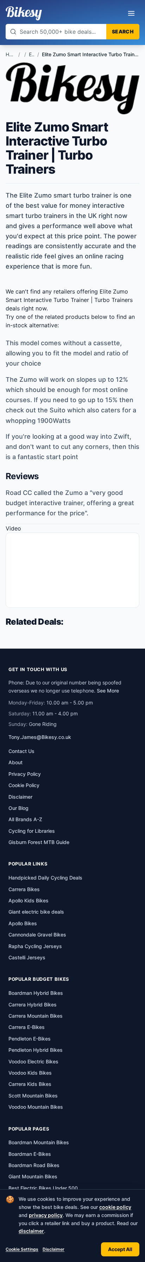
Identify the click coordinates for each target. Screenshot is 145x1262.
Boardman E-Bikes (29, 1154)
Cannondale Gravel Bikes (37, 935)
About (15, 762)
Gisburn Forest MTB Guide (38, 842)
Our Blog (18, 808)
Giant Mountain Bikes (32, 1176)
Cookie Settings (22, 1249)
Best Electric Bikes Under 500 (43, 1188)
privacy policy (46, 1215)
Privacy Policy (24, 774)
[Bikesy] (24, 13)
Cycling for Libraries (31, 831)
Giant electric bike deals (36, 912)
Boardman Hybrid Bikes (35, 993)
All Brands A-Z (25, 819)
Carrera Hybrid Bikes (32, 1004)
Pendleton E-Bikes (29, 1039)
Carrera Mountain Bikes (35, 1016)
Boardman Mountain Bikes (38, 1142)
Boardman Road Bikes (33, 1165)
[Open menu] (131, 13)
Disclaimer (53, 1249)
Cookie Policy (23, 785)
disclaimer (31, 1231)
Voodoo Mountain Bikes (35, 1107)
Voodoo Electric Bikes (33, 1061)
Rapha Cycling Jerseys (35, 946)
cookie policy (115, 1207)
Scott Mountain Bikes (33, 1096)
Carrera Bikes (24, 889)
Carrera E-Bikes (26, 1027)
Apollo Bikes (22, 923)
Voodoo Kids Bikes (30, 1073)
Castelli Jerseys (26, 957)
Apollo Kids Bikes (28, 900)
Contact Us (21, 751)
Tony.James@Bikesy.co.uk (39, 737)
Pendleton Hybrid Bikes (35, 1050)
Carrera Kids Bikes (29, 1084)
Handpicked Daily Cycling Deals (45, 878)
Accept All (120, 1249)
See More (108, 691)
